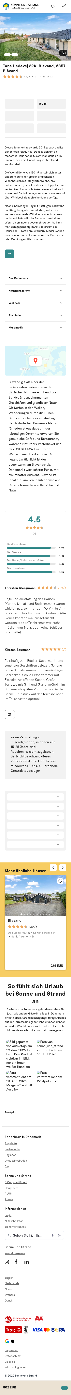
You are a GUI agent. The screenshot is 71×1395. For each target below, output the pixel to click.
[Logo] (19, 6)
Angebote (11, 1143)
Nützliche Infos (14, 1221)
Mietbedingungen (15, 1367)
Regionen (10, 1155)
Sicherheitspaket (15, 1227)
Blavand (15, 920)
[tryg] (14, 1332)
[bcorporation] (27, 1332)
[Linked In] (28, 1261)
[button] (20, 1053)
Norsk (8, 1289)
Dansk (8, 1301)
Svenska (10, 1295)
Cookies (10, 1362)
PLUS (8, 1194)
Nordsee (30, 392)
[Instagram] (9, 1261)
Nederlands (12, 1283)
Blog (7, 1166)
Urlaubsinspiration (16, 1161)
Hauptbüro (11, 1188)
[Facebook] (19, 1261)
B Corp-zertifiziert (16, 1182)
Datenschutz (13, 1356)
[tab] (21, 914)
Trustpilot (10, 1112)
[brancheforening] (18, 1322)
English (9, 1278)
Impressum (11, 1350)
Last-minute (12, 1149)
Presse (9, 1199)
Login (8, 1215)
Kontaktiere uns (15, 1253)
